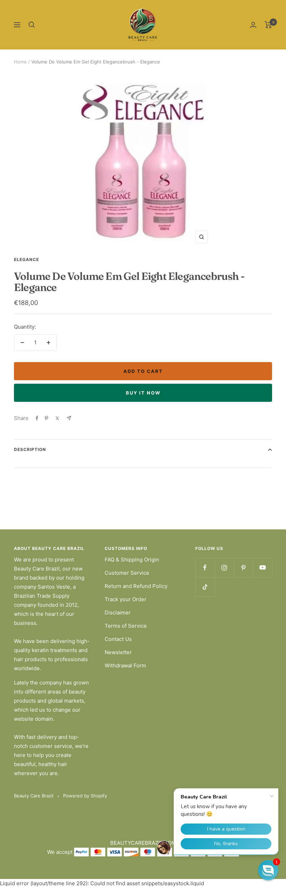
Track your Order (125, 599)
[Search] (32, 25)
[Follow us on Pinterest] (243, 567)
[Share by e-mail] (69, 418)
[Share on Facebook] (37, 418)
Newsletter (118, 652)
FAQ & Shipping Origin (132, 559)
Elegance (26, 259)
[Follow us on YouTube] (262, 567)
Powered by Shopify (85, 795)
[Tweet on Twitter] (57, 418)
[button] (268, 870)
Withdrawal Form (125, 665)
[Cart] (268, 24)
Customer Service (127, 572)
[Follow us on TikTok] (204, 586)
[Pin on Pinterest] (46, 418)
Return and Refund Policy (136, 586)
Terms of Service (126, 625)
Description (30, 449)
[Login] (253, 25)
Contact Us (118, 639)
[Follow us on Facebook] (204, 567)
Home (20, 61)
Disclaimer (118, 612)
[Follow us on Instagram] (224, 567)
